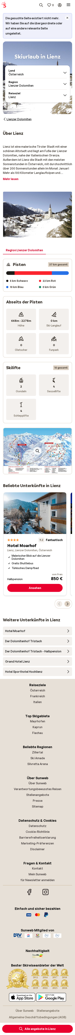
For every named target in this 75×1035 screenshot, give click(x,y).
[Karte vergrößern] (37, 451)
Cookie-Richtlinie (38, 832)
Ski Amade (37, 758)
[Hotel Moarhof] (35, 544)
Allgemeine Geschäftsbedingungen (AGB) (37, 1017)
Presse (37, 800)
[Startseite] (3, 5)
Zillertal (37, 752)
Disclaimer (37, 849)
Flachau (37, 733)
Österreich (37, 690)
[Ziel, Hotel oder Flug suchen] (41, 5)
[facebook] (29, 894)
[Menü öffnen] (68, 5)
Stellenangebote (37, 795)
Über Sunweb (38, 783)
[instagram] (45, 894)
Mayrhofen (37, 721)
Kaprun (37, 727)
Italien (37, 702)
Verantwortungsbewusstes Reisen (37, 789)
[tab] (24, 250)
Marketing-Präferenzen (37, 843)
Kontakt (37, 868)
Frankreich (37, 696)
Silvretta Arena (37, 764)
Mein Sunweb (37, 874)
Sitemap (37, 806)
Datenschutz (37, 826)
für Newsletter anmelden (37, 880)
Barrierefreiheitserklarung (37, 837)
